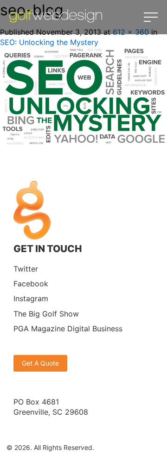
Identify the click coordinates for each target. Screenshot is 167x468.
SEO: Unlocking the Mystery (49, 42)
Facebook (30, 283)
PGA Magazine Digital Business (67, 328)
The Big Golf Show (46, 313)
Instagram (30, 298)
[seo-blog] (83, 142)
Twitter (25, 268)
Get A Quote (40, 363)
